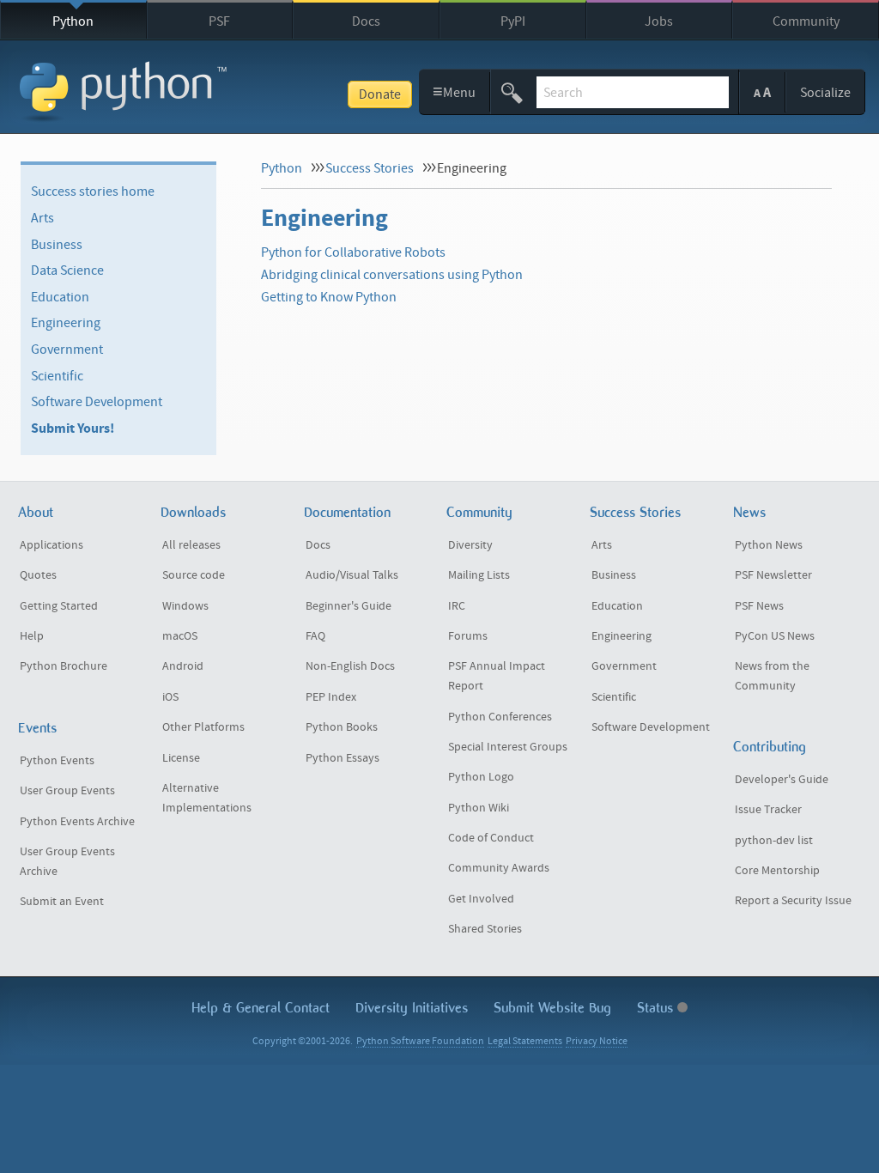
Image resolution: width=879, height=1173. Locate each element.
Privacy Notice (596, 1041)
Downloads (193, 512)
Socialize (825, 92)
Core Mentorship (777, 871)
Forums (468, 636)
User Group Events (67, 791)
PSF (219, 21)
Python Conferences (500, 717)
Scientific (57, 375)
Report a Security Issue (793, 901)
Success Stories (369, 168)
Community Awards (498, 868)
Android (182, 666)
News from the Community (772, 676)
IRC (456, 606)
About (35, 512)
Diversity (470, 545)
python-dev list (774, 841)
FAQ (315, 636)
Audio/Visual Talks (352, 575)
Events (37, 728)
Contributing (769, 747)
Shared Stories (485, 929)
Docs (366, 21)
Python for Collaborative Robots (353, 252)
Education (60, 297)
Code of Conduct (491, 838)
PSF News (759, 606)
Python (73, 21)
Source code (193, 575)
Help (32, 636)
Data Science (67, 270)
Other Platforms (203, 727)
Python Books (342, 727)
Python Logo (481, 777)
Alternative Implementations (207, 798)
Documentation (347, 512)
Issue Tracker (768, 810)
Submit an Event (62, 902)
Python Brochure (63, 666)
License (181, 758)
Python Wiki (478, 808)
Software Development (96, 402)
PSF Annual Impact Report (496, 676)
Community (806, 21)
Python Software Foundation (420, 1041)
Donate (380, 94)
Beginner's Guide (348, 606)
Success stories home (93, 191)
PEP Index (331, 697)
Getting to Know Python (329, 297)
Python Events (57, 761)
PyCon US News (775, 636)
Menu (454, 91)
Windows (185, 606)
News (749, 512)
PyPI (512, 21)
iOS (170, 697)
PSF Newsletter (773, 575)
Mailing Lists (479, 575)
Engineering (65, 323)
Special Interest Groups (507, 747)
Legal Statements (525, 1041)
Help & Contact (260, 1008)
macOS (179, 636)
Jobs (659, 21)
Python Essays (342, 758)
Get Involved (481, 899)
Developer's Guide (781, 780)
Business (56, 244)
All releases (191, 545)
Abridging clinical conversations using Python (392, 275)
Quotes (38, 575)
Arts (42, 218)
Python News (769, 545)
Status (657, 1008)
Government (67, 349)
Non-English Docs (350, 666)
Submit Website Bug (552, 1008)
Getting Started (59, 606)
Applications (51, 545)
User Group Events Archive (67, 861)
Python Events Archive (77, 822)
